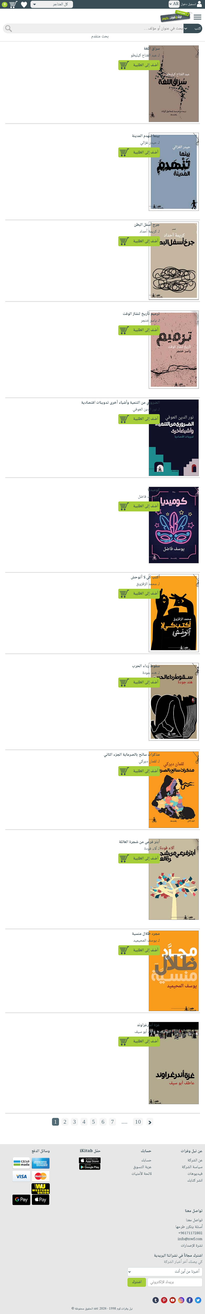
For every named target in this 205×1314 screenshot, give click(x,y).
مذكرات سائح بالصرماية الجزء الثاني (132, 754)
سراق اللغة (152, 48)
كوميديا (154, 490)
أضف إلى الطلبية (145, 65)
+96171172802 (190, 1233)
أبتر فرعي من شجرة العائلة (139, 842)
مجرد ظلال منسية (146, 934)
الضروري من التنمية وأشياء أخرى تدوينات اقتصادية (120, 402)
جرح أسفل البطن (147, 225)
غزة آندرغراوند (148, 1025)
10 (138, 1122)
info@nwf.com (190, 1239)
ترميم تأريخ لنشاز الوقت (141, 314)
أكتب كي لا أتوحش (145, 577)
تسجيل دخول (188, 4)
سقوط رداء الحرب (146, 666)
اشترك (137, 1282)
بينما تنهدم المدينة (146, 136)
